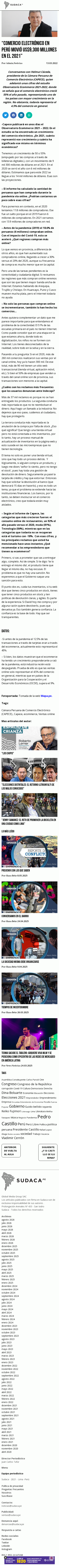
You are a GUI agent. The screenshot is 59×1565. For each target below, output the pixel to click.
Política (43, 1124)
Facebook (7, 1539)
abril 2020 (6, 1451)
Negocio (22, 1117)
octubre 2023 (8, 1332)
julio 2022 (6, 1382)
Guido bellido (33, 1106)
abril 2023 (6, 1352)
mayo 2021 (7, 1428)
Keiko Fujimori (11, 1111)
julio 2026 (6, 1222)
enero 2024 (7, 1322)
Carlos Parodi (32, 1079)
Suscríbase (7, 1495)
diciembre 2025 (9, 1246)
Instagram (7, 1549)
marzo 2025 (8, 1276)
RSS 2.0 (12, 1554)
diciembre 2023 (9, 1325)
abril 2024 (6, 1312)
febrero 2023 (8, 1358)
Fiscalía (47, 1102)
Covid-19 (18, 1088)
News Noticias (13, 1065)
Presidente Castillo (26, 1129)
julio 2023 (6, 1342)
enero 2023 (7, 1362)
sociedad (26, 1134)
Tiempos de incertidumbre (15, 1007)
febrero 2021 (8, 1438)
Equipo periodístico (12, 1473)
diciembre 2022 (9, 1365)
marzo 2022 (8, 1395)
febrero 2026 (8, 1239)
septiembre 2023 (10, 1335)
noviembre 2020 (10, 1448)
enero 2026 (7, 1242)
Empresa (6, 1101)
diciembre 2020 (9, 1445)
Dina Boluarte (12, 1092)
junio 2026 (7, 1226)
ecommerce (30, 714)
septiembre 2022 (10, 1375)
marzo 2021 (8, 1435)
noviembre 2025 (10, 1249)
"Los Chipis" (8, 753)
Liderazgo (26, 1111)
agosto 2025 (8, 1259)
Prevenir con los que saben (16, 870)
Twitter (5, 1542)
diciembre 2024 (9, 1286)
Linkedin (6, 1545)
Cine (41, 1079)
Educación (38, 1093)
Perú (21, 1124)
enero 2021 (7, 1441)
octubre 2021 (8, 1412)
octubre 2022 (8, 1372)
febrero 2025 (8, 1279)
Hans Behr (11, 875)
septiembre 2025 (10, 1256)
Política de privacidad (12, 1485)
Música (14, 1117)
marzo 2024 (8, 1315)
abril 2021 (6, 1431)
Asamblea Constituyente (14, 1079)
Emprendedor (32, 1098)
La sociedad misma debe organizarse (20, 962)
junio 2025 (7, 1266)
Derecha (48, 1088)
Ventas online (47, 714)
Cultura (26, 1088)
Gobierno (17, 1106)
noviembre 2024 (10, 1289)
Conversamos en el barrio (15, 916)
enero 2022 (7, 1402)
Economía (28, 1093)
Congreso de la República (34, 1084)
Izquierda (47, 1106)
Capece (18, 714)
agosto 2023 (8, 1339)
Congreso (9, 1084)
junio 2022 (7, 1385)
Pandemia (32, 1117)
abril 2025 (6, 1272)
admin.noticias (14, 63)
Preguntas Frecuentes (13, 1489)
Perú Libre (32, 1124)
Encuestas (16, 1102)
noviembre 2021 (10, 1408)
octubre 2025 (8, 1252)
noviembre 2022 (10, 1368)
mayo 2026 (7, 1229)
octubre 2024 (8, 1292)
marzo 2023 (8, 1355)
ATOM (19, 1554)
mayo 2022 (7, 1388)
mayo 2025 (7, 1269)
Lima (33, 1111)
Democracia (37, 1088)
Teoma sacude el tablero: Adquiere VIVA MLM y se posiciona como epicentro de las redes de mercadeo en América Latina (28, 1057)
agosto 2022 (8, 1378)
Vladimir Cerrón (13, 1138)
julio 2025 (6, 1262)
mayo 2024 (7, 1309)
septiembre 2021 (10, 1415)
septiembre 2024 (10, 1295)
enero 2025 (7, 1282)
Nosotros (6, 1492)
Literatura (41, 1111)
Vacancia (45, 1134)
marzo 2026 (8, 1236)
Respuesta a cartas (11, 1530)
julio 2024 (6, 1302)
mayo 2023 (7, 1349)
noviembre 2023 (10, 1329)
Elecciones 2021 (14, 1097)
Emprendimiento (47, 1097)
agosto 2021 (8, 1418)
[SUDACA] (13, 5)
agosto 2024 (8, 1299)
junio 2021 (7, 1425)
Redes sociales (14, 1134)
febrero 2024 (8, 1319)
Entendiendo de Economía (31, 1102)
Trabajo (37, 1133)
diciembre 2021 (9, 1405)
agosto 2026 (8, 1219)
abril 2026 (6, 1232)
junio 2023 (7, 1345)
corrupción (7, 1088)
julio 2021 (6, 1421)
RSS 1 (5, 1554)
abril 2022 (6, 1392)
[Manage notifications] (51, 1558)
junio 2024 (7, 1305)
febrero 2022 (8, 1398)
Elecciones (49, 1093)
